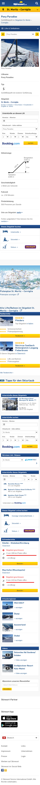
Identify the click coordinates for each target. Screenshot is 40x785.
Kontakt (4, 746)
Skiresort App (7, 712)
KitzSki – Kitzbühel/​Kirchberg (15, 543)
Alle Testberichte (6, 373)
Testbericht (19, 336)
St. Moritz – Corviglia (18, 9)
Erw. (3, 133)
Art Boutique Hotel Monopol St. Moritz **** (27, 399)
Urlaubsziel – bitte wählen (12, 125)
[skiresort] (20, 3)
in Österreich (20, 353)
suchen (30, 143)
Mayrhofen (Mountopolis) (13, 570)
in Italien (30, 324)
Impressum (5, 751)
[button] (11, 143)
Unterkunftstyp (31, 133)
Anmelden (7, 689)
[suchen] (36, 3)
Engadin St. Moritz (7, 106)
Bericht (19, 564)
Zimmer (20, 133)
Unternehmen (26, 751)
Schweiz (10, 105)
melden (4, 221)
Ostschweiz (18, 105)
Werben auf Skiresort (10, 761)
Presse (4, 756)
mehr (19, 212)
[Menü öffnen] (3, 3)
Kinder (12, 133)
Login (23, 756)
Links (23, 746)
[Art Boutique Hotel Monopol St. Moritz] (6, 404)
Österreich (6, 546)
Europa (3, 105)
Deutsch (10, 738)
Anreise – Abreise (9, 117)
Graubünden (28, 105)
